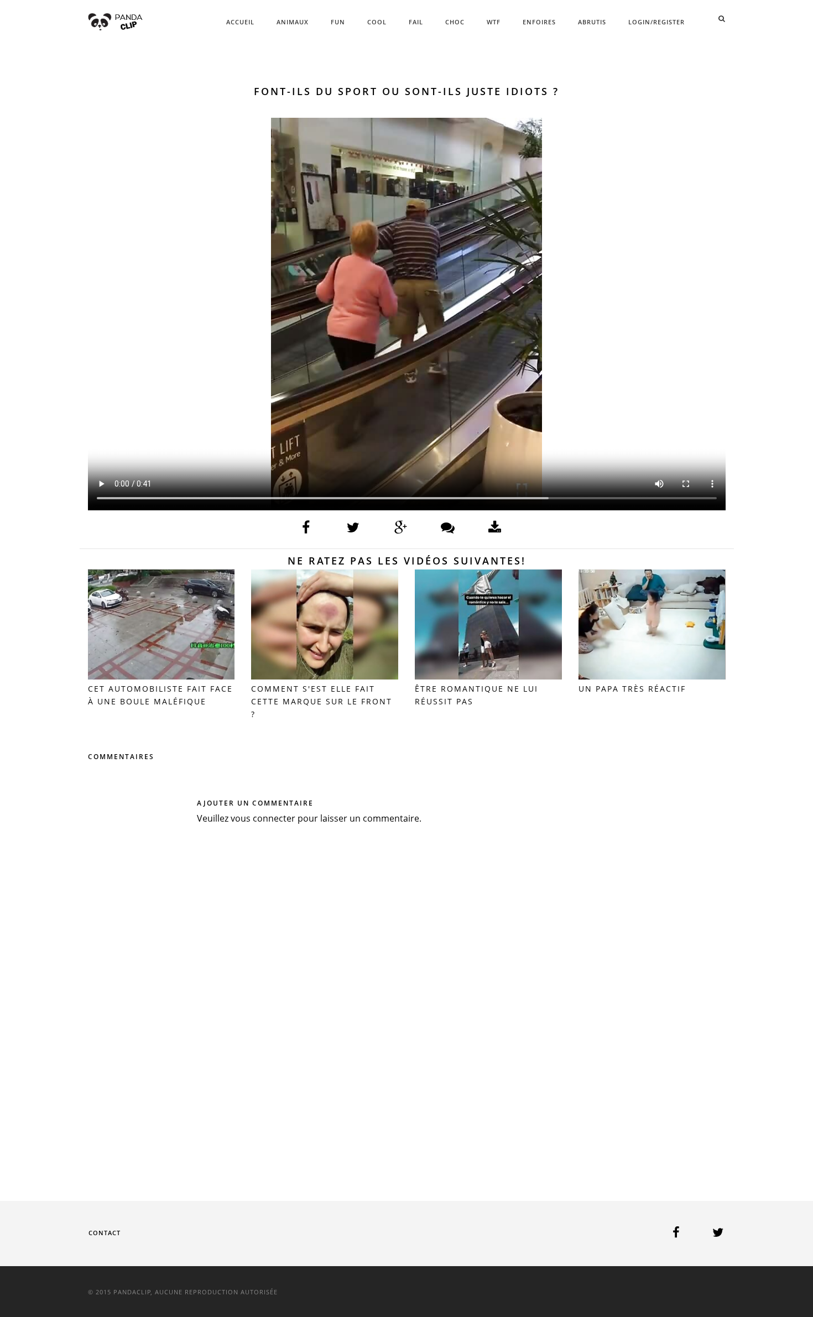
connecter (274, 818)
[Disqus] (407, 996)
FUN (338, 22)
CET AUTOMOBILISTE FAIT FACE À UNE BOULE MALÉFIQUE (160, 695)
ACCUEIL (240, 22)
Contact (104, 1233)
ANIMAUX (293, 22)
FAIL (416, 22)
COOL (377, 22)
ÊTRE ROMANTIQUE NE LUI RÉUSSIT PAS (476, 695)
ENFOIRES (539, 22)
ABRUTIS (592, 22)
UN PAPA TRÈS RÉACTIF (632, 688)
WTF (494, 22)
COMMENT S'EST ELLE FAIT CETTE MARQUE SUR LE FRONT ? (321, 701)
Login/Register (656, 22)
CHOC (455, 22)
